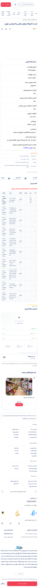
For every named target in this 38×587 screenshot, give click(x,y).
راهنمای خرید (34, 456)
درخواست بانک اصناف (32, 466)
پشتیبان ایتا (16, 434)
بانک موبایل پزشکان (14, 481)
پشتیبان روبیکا (15, 432)
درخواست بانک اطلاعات (8, 13)
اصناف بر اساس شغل (32, 484)
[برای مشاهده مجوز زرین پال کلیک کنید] (3, 513)
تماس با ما (16, 451)
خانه (36, 13)
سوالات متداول (34, 453)
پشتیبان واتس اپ (33, 437)
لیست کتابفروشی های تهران (28, 397)
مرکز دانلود (18, 13)
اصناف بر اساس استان (32, 481)
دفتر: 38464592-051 (32, 432)
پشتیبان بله (16, 437)
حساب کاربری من (33, 448)
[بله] (10, 523)
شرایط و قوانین (34, 451)
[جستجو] (17, 5)
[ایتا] (2, 523)
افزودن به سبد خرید (22, 584)
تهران (12, 189)
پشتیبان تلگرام (15, 429)
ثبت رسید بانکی (15, 466)
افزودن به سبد (19, 404)
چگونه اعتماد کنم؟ (33, 471)
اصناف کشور (16, 484)
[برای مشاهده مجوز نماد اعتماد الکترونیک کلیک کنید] (33, 513)
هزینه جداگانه (28, 148)
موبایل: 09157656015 (32, 434)
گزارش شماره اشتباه (2, 13)
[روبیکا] (19, 523)
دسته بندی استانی (25, 13)
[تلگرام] (36, 523)
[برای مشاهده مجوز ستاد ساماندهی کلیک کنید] (17, 513)
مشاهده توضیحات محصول (32, 172)
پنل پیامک (13, 13)
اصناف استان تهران (33, 486)
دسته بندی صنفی (32, 13)
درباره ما (16, 453)
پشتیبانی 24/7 (34, 429)
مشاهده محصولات (31, 501)
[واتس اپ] (27, 523)
